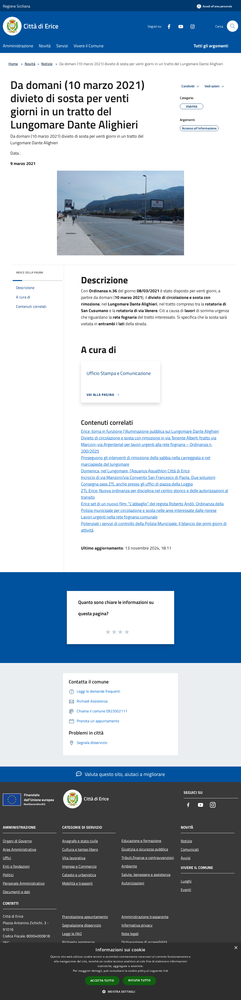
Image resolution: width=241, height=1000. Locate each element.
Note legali (130, 933)
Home (13, 64)
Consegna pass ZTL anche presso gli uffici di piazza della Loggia (137, 484)
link (165, 971)
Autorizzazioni (132, 883)
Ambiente (129, 866)
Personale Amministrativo (23, 883)
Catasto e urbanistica (79, 875)
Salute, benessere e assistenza (145, 874)
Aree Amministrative (19, 849)
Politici (8, 875)
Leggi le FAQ (72, 933)
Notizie (46, 64)
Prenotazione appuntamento (85, 917)
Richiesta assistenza (78, 942)
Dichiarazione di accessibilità (144, 942)
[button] (120, 991)
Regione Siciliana (16, 6)
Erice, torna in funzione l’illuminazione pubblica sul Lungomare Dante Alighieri (150, 431)
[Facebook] (167, 26)
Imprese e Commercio (79, 866)
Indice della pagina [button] (29, 272)
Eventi (186, 889)
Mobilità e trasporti (77, 883)
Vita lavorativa (73, 858)
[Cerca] (232, 26)
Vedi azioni (212, 86)
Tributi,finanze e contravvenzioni (147, 857)
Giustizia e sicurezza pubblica (144, 849)
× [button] (235, 948)
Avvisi (185, 858)
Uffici (7, 858)
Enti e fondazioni (16, 866)
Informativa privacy (137, 925)
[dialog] (120, 971)
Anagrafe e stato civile (80, 841)
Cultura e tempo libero (80, 849)
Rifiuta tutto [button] (139, 980)
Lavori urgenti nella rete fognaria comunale (119, 517)
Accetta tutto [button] (102, 981)
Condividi (188, 86)
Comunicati (190, 849)
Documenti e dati (16, 892)
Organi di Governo (17, 841)
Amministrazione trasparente (145, 917)
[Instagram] (190, 26)
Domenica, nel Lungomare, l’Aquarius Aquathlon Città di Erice (135, 471)
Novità (30, 64)
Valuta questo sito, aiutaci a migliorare (124, 774)
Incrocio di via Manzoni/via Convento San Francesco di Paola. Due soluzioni (148, 477)
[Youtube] (179, 26)
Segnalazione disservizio (81, 925)
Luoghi (186, 881)
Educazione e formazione (141, 840)
